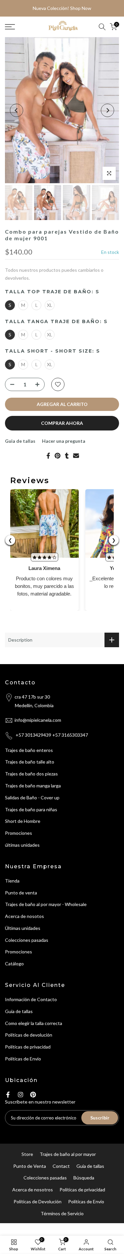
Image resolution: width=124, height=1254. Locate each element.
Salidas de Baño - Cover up (32, 797)
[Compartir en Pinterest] (58, 456)
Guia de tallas (20, 441)
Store (27, 1154)
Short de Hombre (22, 821)
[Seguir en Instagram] (20, 1095)
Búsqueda (83, 1177)
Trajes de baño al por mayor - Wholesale (46, 904)
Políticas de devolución (28, 1035)
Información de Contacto (31, 999)
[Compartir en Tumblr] (67, 456)
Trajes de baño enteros (29, 750)
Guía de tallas (90, 1166)
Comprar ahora (62, 423)
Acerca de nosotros (32, 1189)
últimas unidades (22, 845)
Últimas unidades (22, 928)
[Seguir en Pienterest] (33, 1095)
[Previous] (16, 110)
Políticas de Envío (23, 1058)
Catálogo (14, 963)
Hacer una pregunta (63, 441)
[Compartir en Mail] (76, 456)
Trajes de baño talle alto (29, 762)
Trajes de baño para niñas (31, 809)
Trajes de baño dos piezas (31, 773)
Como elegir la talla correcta (33, 1023)
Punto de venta (21, 892)
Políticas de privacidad (28, 1047)
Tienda (12, 880)
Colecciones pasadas (26, 940)
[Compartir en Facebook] (48, 456)
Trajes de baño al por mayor (68, 1154)
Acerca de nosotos (24, 916)
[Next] (107, 110)
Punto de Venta (29, 1166)
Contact (61, 1166)
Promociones (18, 833)
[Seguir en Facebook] (8, 1095)
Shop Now (80, 8)
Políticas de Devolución (38, 1201)
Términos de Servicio (62, 1213)
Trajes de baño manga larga (33, 785)
